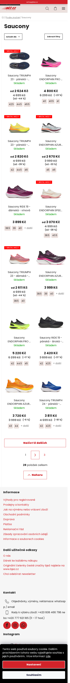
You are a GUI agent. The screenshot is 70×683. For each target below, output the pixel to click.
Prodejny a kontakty (16, 505)
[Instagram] (15, 625)
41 (58, 101)
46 (26, 169)
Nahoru (37, 475)
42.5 (11, 104)
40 (44, 101)
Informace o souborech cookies (23, 539)
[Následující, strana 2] (35, 455)
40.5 (51, 101)
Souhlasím (33, 675)
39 (14, 228)
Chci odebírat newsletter (19, 574)
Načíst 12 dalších (35, 443)
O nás (7, 556)
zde (48, 656)
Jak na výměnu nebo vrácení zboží (25, 509)
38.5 (7, 228)
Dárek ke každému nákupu (20, 560)
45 (47, 169)
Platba (7, 524)
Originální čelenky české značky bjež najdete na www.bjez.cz (33, 567)
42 (12, 169)
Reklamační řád (13, 529)
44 (16, 426)
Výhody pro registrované (19, 500)
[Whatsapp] (23, 625)
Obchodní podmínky (16, 514)
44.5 (19, 104)
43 (10, 426)
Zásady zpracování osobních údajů (25, 534)
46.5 (27, 104)
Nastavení (34, 664)
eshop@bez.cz (32, 2)
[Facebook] (7, 625)
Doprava (8, 519)
